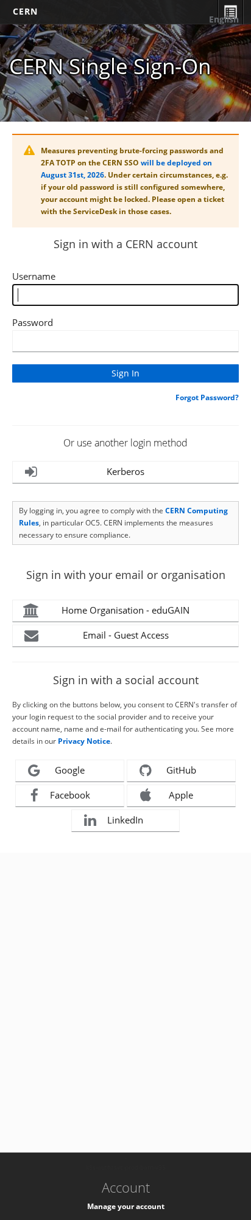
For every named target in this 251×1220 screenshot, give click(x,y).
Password (32, 322)
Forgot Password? (207, 397)
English (224, 19)
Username (33, 276)
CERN (25, 11)
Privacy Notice (84, 741)
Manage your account (125, 1206)
